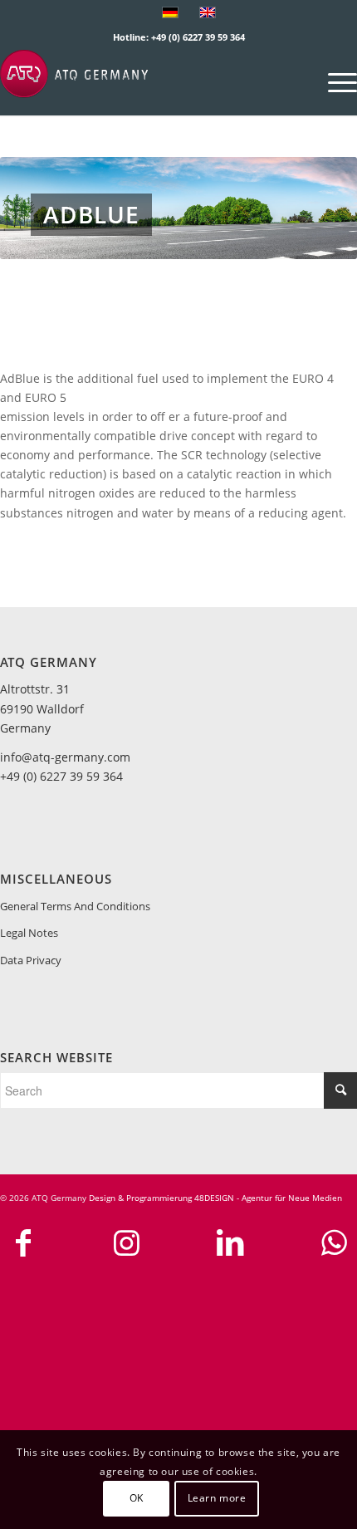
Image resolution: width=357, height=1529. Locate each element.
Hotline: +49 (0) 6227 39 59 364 (179, 37)
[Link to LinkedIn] (230, 1242)
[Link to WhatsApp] (334, 1242)
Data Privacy (30, 960)
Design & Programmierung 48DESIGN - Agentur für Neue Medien (215, 1197)
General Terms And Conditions (75, 906)
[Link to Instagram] (127, 1242)
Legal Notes (29, 932)
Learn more (217, 1498)
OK (137, 1498)
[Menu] (334, 82)
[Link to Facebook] (23, 1242)
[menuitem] (334, 82)
